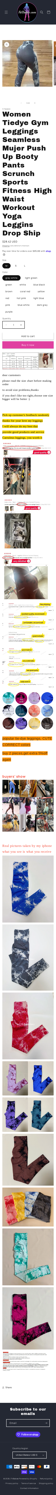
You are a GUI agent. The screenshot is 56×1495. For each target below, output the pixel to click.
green (8, 284)
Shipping (5, 246)
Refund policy (46, 1478)
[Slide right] (34, 103)
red (7, 298)
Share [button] (8, 1387)
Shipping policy (46, 1483)
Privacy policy (12, 1483)
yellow (41, 291)
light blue (38, 298)
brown (8, 291)
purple (9, 311)
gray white (11, 277)
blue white (24, 304)
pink (7, 304)
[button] (6, 12)
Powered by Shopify (28, 1478)
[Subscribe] (46, 1423)
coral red (25, 291)
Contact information (29, 1488)
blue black (39, 284)
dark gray (42, 304)
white (23, 284)
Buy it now (28, 345)
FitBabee (15, 1478)
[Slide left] (21, 103)
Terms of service (28, 1483)
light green (31, 277)
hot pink (21, 298)
